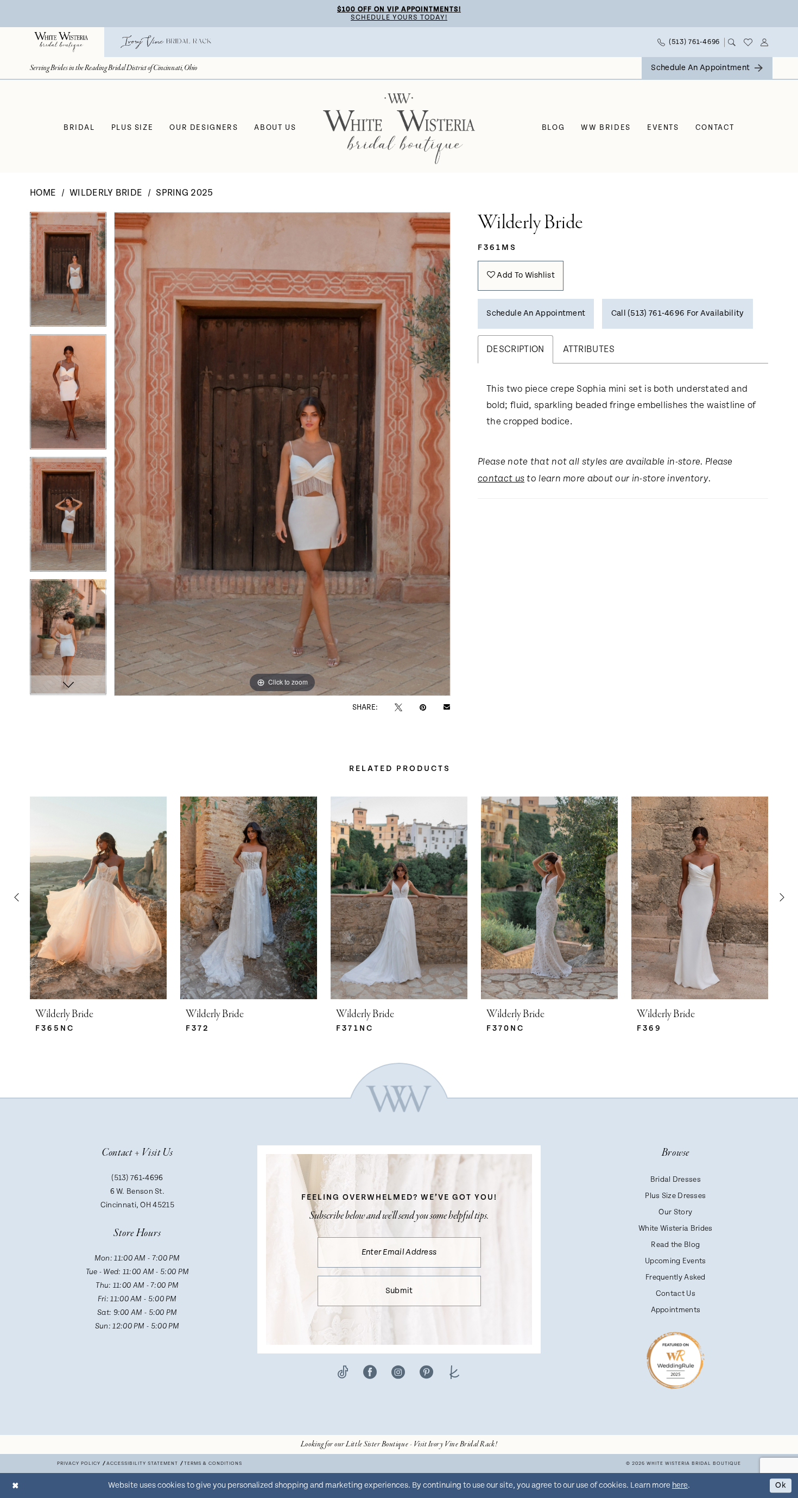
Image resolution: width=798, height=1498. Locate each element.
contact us (501, 479)
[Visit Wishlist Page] (748, 42)
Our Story (675, 1212)
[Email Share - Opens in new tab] (447, 707)
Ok (780, 1485)
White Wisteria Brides (675, 1228)
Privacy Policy (78, 1463)
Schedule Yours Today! (399, 18)
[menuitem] (61, 42)
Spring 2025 (184, 192)
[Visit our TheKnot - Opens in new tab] (454, 1372)
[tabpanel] (68, 273)
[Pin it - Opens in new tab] (423, 707)
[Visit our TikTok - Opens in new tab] (343, 1372)
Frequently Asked (675, 1277)
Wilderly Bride (105, 192)
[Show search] (732, 42)
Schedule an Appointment (535, 313)
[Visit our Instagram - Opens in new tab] (398, 1372)
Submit (399, 1290)
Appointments (676, 1310)
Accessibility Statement (142, 1463)
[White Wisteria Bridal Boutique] (61, 42)
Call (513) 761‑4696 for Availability (677, 313)
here (680, 1485)
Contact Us (675, 1293)
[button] (764, 42)
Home (43, 192)
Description (515, 349)
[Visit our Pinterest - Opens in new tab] (426, 1372)
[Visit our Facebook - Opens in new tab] (370, 1372)
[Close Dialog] (16, 1485)
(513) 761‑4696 (137, 1178)
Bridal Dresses (675, 1179)
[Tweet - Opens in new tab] (398, 707)
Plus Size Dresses (675, 1196)
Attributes (589, 349)
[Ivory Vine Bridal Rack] (165, 42)
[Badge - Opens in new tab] (675, 1359)
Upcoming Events (675, 1261)
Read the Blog (675, 1244)
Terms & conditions (213, 1463)
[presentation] (98, 898)
